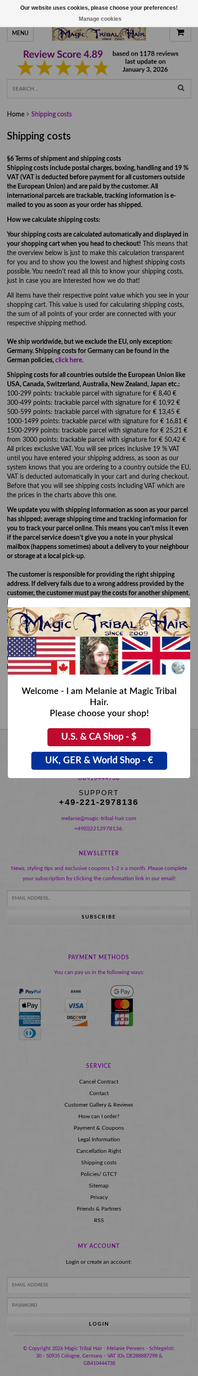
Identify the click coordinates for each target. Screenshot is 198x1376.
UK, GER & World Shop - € (99, 760)
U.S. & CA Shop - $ (99, 737)
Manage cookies (100, 19)
